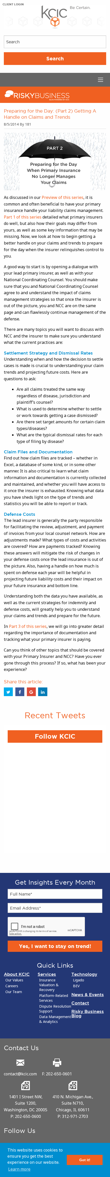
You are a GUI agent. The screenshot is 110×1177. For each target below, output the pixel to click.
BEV (76, 986)
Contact (80, 1003)
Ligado (78, 980)
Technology (84, 974)
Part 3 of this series (28, 626)
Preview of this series (62, 197)
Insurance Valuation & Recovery (49, 985)
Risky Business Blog (87, 1013)
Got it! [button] (84, 1160)
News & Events (87, 994)
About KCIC (17, 974)
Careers (11, 986)
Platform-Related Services (53, 998)
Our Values (14, 980)
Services (47, 974)
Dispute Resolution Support (55, 1008)
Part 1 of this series (22, 217)
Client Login (13, 4)
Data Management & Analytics (55, 1019)
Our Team (13, 992)
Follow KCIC (55, 736)
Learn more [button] (19, 1169)
